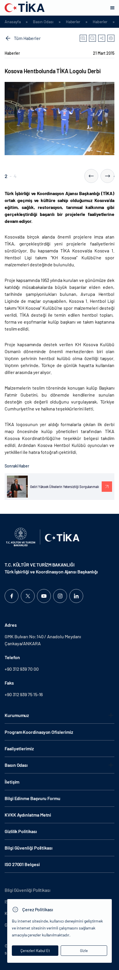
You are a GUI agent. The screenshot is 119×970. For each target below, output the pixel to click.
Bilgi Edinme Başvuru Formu (32, 798)
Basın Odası (43, 21)
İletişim (12, 781)
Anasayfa (13, 21)
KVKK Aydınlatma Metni (28, 814)
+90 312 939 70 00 (22, 669)
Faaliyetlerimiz (19, 748)
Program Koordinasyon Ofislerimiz (39, 732)
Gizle (84, 950)
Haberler (73, 21)
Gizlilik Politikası (21, 831)
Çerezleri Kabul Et (35, 950)
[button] (91, 176)
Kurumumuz (17, 715)
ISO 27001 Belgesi (22, 864)
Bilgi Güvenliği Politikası (29, 847)
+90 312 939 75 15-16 (24, 694)
